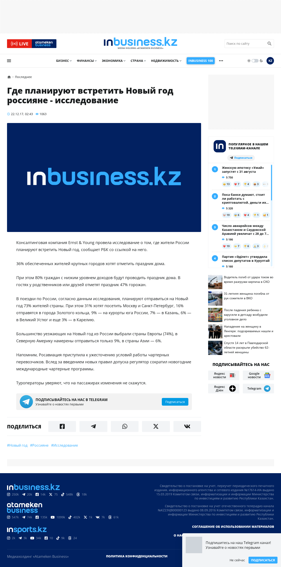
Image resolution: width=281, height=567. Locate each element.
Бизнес (62, 61)
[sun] (249, 60)
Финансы (85, 61)
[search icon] (269, 43)
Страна (137, 61)
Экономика (112, 61)
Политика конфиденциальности (137, 556)
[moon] (261, 60)
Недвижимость (165, 61)
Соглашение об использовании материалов (233, 526)
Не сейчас (237, 560)
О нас (179, 535)
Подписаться (263, 560)
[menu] (9, 60)
